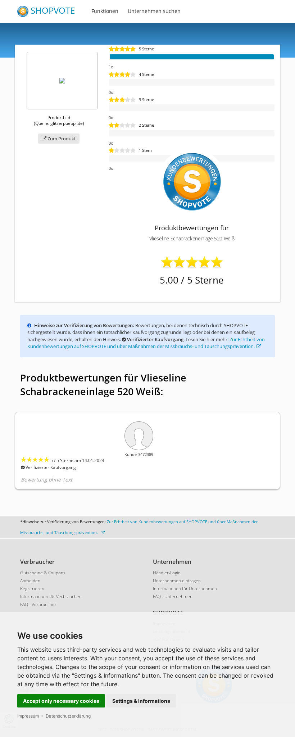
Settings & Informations (141, 701)
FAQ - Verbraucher (38, 604)
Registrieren (32, 588)
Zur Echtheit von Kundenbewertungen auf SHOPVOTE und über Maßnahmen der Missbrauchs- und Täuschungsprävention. (146, 343)
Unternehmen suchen (154, 11)
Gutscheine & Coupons (42, 573)
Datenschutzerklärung (68, 716)
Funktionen (104, 11)
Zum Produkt (61, 138)
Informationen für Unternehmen (185, 588)
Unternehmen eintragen (177, 581)
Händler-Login (167, 573)
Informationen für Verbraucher (50, 596)
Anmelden (30, 581)
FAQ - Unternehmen (172, 596)
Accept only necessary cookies (61, 701)
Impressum (28, 716)
